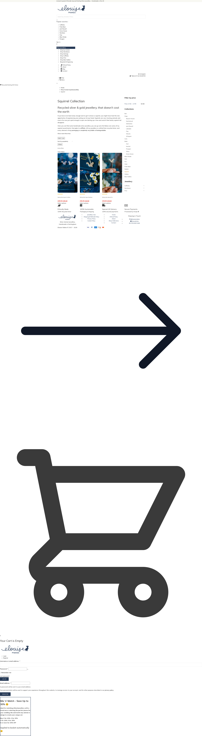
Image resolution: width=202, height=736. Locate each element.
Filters (60, 144)
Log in (4, 679)
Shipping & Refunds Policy (91, 217)
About (114, 219)
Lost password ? (5, 676)
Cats (126, 139)
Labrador (128, 129)
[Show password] (27, 669)
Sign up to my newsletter (138, 76)
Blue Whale (63, 37)
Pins (126, 190)
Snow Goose (63, 31)
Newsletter (135, 221)
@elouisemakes (135, 219)
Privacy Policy (91, 219)
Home (114, 215)
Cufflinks (62, 25)
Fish (126, 159)
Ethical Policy (114, 217)
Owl (127, 144)
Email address (5, 683)
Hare (126, 164)
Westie (128, 134)
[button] (101, 431)
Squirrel (127, 171)
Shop (62, 78)
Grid (59, 138)
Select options (62, 203)
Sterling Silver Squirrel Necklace (86, 197)
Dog (61, 35)
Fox (126, 161)
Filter (142, 103)
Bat (126, 113)
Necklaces (128, 188)
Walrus (127, 174)
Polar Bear (63, 27)
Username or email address (10, 661)
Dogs (126, 116)
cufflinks (82, 128)
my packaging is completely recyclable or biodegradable (87, 130)
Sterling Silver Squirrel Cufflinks (64, 197)
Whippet (128, 136)
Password (4, 669)
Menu (62, 80)
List (63, 138)
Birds (126, 141)
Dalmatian (129, 123)
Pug (127, 131)
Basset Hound (130, 118)
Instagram (142, 74)
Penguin (62, 39)
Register (5, 658)
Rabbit (127, 169)
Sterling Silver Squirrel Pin (107, 197)
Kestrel (128, 146)
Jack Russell (63, 29)
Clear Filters (61, 152)
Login (4, 656)
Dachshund (129, 121)
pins (76, 128)
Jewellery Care (91, 215)
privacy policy (109, 690)
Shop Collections (114, 221)
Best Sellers (128, 176)
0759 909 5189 (135, 223)
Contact (113, 223)
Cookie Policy (91, 221)
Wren (127, 151)
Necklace (62, 33)
